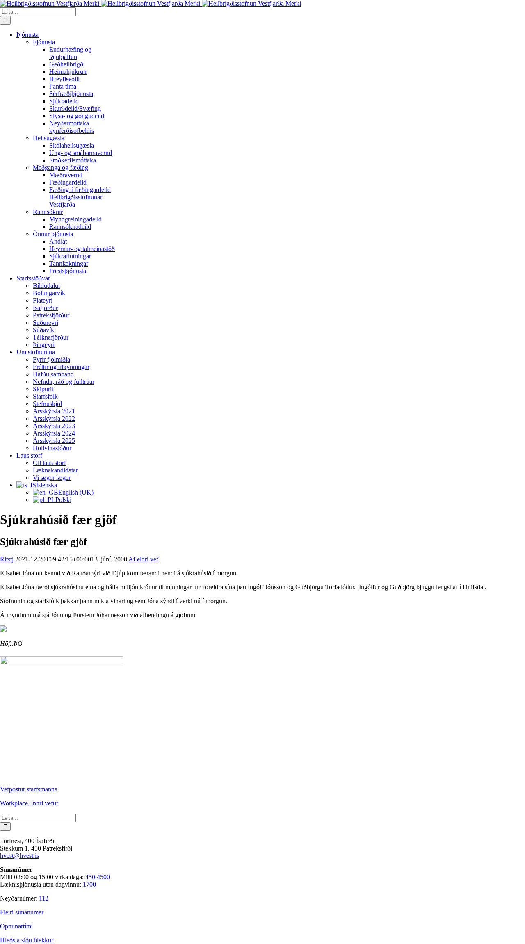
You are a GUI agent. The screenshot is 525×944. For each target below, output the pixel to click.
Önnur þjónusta (53, 233)
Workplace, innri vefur (29, 803)
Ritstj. (7, 559)
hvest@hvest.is (19, 855)
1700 (89, 884)
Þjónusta (44, 42)
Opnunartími (16, 926)
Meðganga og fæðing (60, 167)
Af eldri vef (143, 559)
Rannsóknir (48, 211)
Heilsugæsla (48, 138)
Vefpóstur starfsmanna (28, 789)
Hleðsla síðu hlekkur (26, 940)
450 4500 (97, 876)
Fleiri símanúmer (21, 912)
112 (43, 898)
